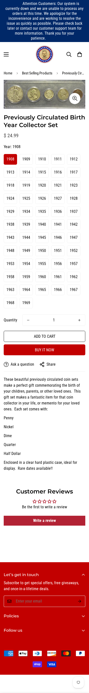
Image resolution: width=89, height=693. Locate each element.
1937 (74, 211)
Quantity (10, 320)
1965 (42, 289)
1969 (26, 302)
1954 (26, 263)
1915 (42, 172)
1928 (74, 198)
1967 (74, 289)
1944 (26, 237)
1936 (58, 211)
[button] (79, 54)
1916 (58, 172)
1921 (58, 185)
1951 (58, 250)
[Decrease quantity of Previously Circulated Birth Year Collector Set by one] (28, 320)
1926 (42, 198)
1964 (26, 289)
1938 (10, 224)
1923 (74, 185)
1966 (58, 289)
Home (8, 73)
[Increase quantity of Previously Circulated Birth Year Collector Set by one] (79, 320)
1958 (10, 276)
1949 (26, 250)
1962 (74, 276)
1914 (26, 172)
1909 (26, 159)
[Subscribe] (79, 601)
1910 (42, 159)
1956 (58, 263)
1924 (10, 198)
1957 (74, 263)
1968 (10, 302)
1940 (42, 224)
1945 (42, 237)
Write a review (44, 520)
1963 (10, 289)
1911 (58, 159)
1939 (26, 224)
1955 (42, 263)
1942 (74, 224)
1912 (74, 159)
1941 (58, 224)
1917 (74, 172)
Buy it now (44, 350)
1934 (26, 211)
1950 (42, 250)
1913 (10, 172)
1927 (58, 198)
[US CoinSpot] (44, 54)
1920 (42, 185)
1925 (26, 198)
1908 (10, 159)
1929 (10, 211)
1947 (74, 237)
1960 (42, 276)
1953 (10, 263)
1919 (26, 185)
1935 (42, 211)
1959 (26, 276)
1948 (10, 250)
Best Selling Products (37, 73)
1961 (58, 276)
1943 (10, 237)
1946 (58, 237)
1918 (10, 185)
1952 (74, 250)
